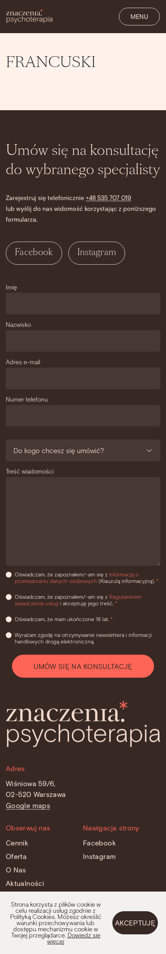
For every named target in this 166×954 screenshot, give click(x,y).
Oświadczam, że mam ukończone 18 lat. (64, 619)
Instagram (97, 253)
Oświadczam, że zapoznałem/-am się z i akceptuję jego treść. (78, 599)
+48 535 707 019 (108, 197)
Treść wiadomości (30, 471)
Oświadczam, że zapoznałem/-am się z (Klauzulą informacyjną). (87, 577)
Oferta (16, 856)
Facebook (34, 253)
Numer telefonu (27, 399)
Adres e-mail (23, 361)
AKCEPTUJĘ (135, 923)
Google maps (28, 805)
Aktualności (25, 882)
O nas (16, 869)
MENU (139, 16)
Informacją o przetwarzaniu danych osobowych (77, 577)
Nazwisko (18, 324)
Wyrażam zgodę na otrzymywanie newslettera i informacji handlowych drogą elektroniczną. (83, 638)
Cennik (17, 842)
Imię (11, 287)
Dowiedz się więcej (73, 938)
